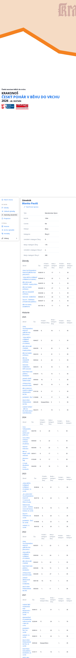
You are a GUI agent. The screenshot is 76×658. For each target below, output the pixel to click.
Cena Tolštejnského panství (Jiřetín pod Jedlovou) (27, 431)
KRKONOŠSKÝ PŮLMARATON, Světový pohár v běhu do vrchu (27, 621)
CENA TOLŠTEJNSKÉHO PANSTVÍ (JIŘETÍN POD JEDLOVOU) (29, 272)
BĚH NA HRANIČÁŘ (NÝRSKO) (26, 360)
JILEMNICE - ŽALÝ (28, 397)
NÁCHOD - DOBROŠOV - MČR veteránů (27, 367)
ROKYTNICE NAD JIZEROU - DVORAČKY (27, 374)
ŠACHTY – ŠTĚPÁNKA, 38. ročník (27, 516)
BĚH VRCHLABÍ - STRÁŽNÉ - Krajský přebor (27, 348)
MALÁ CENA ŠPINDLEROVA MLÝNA (27, 402)
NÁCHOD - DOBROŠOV (29, 297)
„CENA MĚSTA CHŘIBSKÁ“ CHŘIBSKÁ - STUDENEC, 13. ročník (27, 487)
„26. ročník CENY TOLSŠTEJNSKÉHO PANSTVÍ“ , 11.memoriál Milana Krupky (28, 498)
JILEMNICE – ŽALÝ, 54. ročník (26, 630)
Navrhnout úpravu (32, 207)
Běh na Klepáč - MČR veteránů (26, 453)
